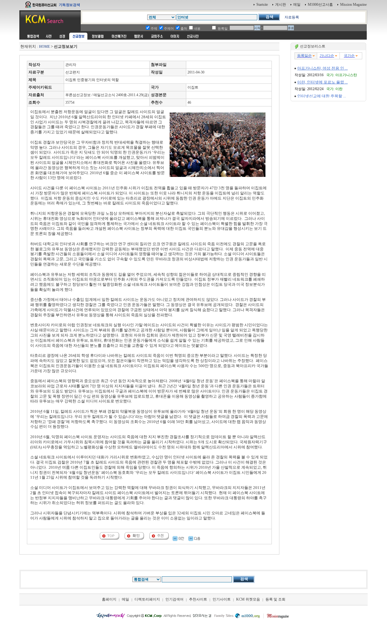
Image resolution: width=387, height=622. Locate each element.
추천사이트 (198, 599)
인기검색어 (174, 599)
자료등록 (292, 17)
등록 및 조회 (275, 599)
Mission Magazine (353, 4)
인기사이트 (222, 599)
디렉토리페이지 (147, 599)
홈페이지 (109, 599)
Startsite (262, 4)
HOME (44, 46)
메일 (297, 4)
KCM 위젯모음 (248, 599)
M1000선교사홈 (320, 4)
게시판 (280, 4)
